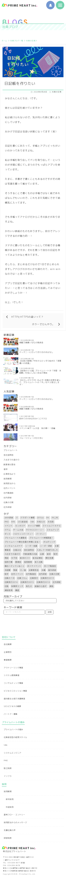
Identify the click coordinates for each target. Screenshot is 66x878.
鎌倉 (17, 590)
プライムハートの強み (13, 729)
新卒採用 (10, 799)
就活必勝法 (38, 558)
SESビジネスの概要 (12, 706)
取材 (55, 554)
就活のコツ (25, 558)
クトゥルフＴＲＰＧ (52, 525)
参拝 (6, 469)
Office (40, 517)
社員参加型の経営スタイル (15, 737)
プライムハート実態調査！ (41, 537)
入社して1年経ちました (47, 550)
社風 (7, 586)
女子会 (14, 558)
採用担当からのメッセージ (15, 822)
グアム (8, 529)
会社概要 (8, 644)
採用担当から (10, 483)
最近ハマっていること (15, 566)
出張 (42, 554)
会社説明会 (9, 455)
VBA (32, 521)
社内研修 (8, 497)
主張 (57, 546)
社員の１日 (10, 578)
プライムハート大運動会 (16, 537)
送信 (49, 612)
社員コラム (22, 578)
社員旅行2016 (43, 582)
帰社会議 (49, 558)
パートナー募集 (10, 714)
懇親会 (18, 562)
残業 (15, 570)
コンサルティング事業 (13, 683)
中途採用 (10, 807)
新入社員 (39, 562)
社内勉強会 (9, 493)
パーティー (41, 534)
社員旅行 (34, 578)
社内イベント (10, 488)
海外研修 (52, 570)
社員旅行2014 (11, 582)
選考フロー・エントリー (14, 814)
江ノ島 (23, 570)
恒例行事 (9, 562)
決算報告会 (34, 570)
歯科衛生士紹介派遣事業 (14, 698)
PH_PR (55, 517)
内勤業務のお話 (30, 554)
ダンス (8, 534)
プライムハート (11, 450)
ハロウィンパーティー (23, 534)
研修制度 (8, 838)
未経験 (8, 570)
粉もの (29, 586)
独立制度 (8, 768)
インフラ (8, 776)
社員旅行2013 (47, 578)
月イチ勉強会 (50, 566)
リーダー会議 (31, 546)
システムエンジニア (12, 753)
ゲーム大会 (18, 529)
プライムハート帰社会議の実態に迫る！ (23, 542)
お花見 (51, 521)
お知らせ (41, 521)
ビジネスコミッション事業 (15, 691)
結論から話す (41, 586)
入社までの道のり (12, 459)
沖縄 (43, 570)
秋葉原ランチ (17, 586)
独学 (7, 574)
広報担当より (10, 474)
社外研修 (8, 507)
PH (47, 517)
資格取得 (9, 590)
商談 (7, 558)
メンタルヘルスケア (14, 546)
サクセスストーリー (35, 529)
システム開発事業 (11, 675)
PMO (7, 521)
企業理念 (8, 652)
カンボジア (20, 525)
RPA (13, 521)
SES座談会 (23, 521)
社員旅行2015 (27, 582)
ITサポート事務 (28, 517)
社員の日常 (30, 40)
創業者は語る (10, 464)
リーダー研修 (46, 546)
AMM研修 (9, 517)
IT (17, 517)
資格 (51, 586)
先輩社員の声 (9, 830)
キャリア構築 (34, 525)
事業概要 (8, 660)
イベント (9, 525)
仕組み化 (17, 550)
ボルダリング (49, 542)
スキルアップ (53, 529)
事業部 (8, 550)
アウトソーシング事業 (13, 667)
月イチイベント (34, 566)
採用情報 (8, 478)
